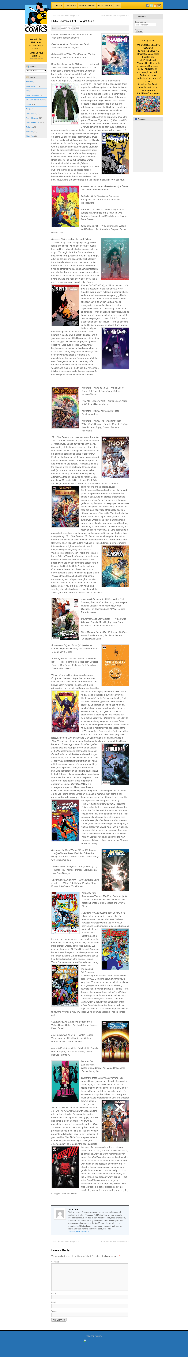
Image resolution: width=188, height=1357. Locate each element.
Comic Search (105, 5)
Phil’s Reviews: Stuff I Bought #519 (65, 15)
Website (54, 1311)
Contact (58, 5)
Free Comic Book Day (34, 100)
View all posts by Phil (78, 1231)
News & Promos (87, 5)
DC (27, 90)
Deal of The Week (32, 95)
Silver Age (30, 136)
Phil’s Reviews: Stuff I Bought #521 (115, 15)
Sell (118, 5)
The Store (71, 5)
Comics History (31, 86)
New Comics (31, 113)
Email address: (140, 22)
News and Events (32, 122)
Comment (55, 1262)
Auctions (29, 81)
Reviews (29, 131)
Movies (29, 109)
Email (54, 1302)
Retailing (29, 127)
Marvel (28, 104)
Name (54, 1293)
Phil (77, 28)
